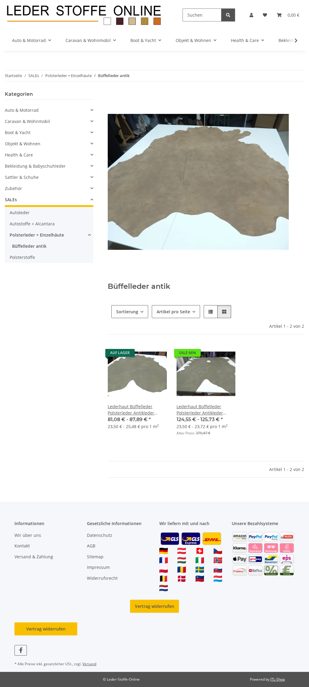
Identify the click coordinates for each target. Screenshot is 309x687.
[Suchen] (228, 14)
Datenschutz (99, 535)
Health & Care (19, 155)
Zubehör (13, 188)
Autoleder (20, 212)
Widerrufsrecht (102, 578)
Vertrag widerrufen (154, 606)
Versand (89, 663)
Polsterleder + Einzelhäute (37, 235)
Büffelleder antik (29, 246)
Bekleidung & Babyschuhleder (35, 166)
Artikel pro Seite (173, 311)
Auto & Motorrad (22, 110)
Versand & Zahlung (33, 557)
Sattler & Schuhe (22, 177)
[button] (251, 15)
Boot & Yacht (17, 132)
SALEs (11, 199)
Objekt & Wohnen (22, 144)
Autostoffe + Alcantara (32, 224)
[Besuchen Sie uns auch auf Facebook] (20, 650)
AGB (91, 546)
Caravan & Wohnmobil (27, 121)
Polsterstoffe (22, 257)
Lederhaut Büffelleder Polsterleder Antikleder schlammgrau (200, 410)
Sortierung (127, 311)
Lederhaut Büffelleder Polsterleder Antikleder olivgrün (131, 410)
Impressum (98, 567)
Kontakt (22, 546)
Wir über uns (27, 535)
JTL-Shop (277, 679)
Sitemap (95, 557)
